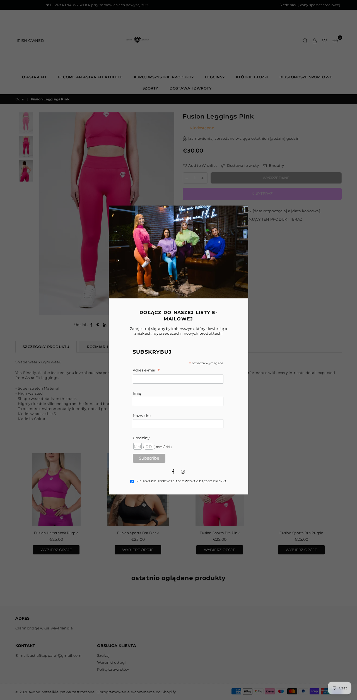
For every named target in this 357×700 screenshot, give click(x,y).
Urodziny (141, 438)
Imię (137, 393)
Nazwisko (142, 415)
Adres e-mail (146, 370)
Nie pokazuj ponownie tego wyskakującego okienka (181, 481)
